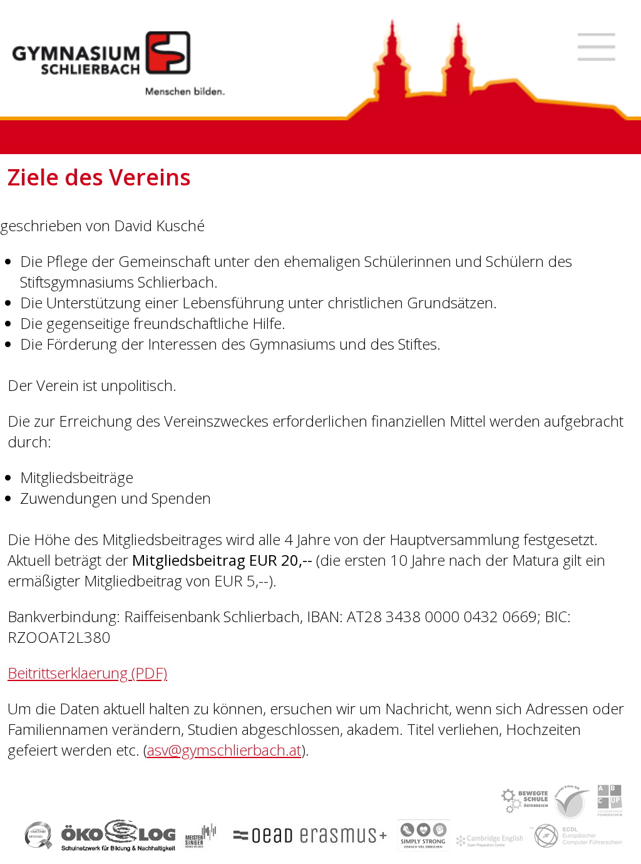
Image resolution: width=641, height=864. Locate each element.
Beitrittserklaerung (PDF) (87, 672)
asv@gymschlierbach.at (224, 749)
